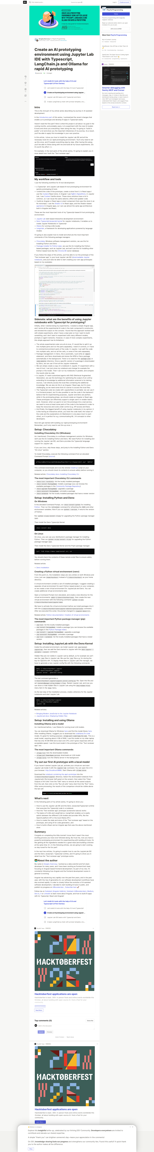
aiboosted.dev (63, 40)
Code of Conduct (59, 1037)
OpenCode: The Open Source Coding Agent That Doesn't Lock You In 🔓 (115, 56)
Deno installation (42, 568)
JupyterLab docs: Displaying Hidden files (51, 716)
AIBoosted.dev (58, 887)
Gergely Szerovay (44, 39)
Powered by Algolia (76, 2)
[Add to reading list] (25, 90)
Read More (39, 1010)
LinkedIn (47, 894)
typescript (38, 73)
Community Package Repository (68, 486)
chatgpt (49, 73)
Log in (114, 2)
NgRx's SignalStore (78, 194)
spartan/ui (40, 206)
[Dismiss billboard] (133, 1127)
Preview (49, 1032)
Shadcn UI (58, 204)
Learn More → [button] (40, 1122)
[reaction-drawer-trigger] (25, 77)
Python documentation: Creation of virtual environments (67, 615)
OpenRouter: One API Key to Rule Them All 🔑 (115, 48)
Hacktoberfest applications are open (56, 994)
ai (44, 73)
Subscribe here (71, 887)
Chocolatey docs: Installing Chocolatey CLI (62, 474)
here (66, 731)
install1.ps (74, 468)
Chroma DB (62, 251)
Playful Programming (58, 39)
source (51, 456)
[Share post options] (25, 101)
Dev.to (36, 894)
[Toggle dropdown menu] (93, 928)
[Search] (30, 2)
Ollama (39, 226)
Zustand (46, 194)
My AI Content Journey (109, 40)
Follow (116, 14)
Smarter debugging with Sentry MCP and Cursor (113, 89)
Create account (124, 2)
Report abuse (70, 1037)
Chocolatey (40, 241)
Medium (90, 891)
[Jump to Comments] (25, 83)
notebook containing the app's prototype (60, 774)
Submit (41, 1032)
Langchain (40, 228)
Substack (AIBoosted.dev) (76, 891)
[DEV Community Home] (25, 2)
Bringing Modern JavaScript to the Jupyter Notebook (56, 714)
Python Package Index (57, 630)
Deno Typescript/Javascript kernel (49, 221)
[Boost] (25, 95)
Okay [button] (30, 1149)
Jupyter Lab (40, 219)
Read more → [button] (116, 107)
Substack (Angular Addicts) (55, 891)
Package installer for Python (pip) (49, 246)
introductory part (45, 117)
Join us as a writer (116, 29)
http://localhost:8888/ (53, 770)
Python (37, 507)
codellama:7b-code (83, 733)
